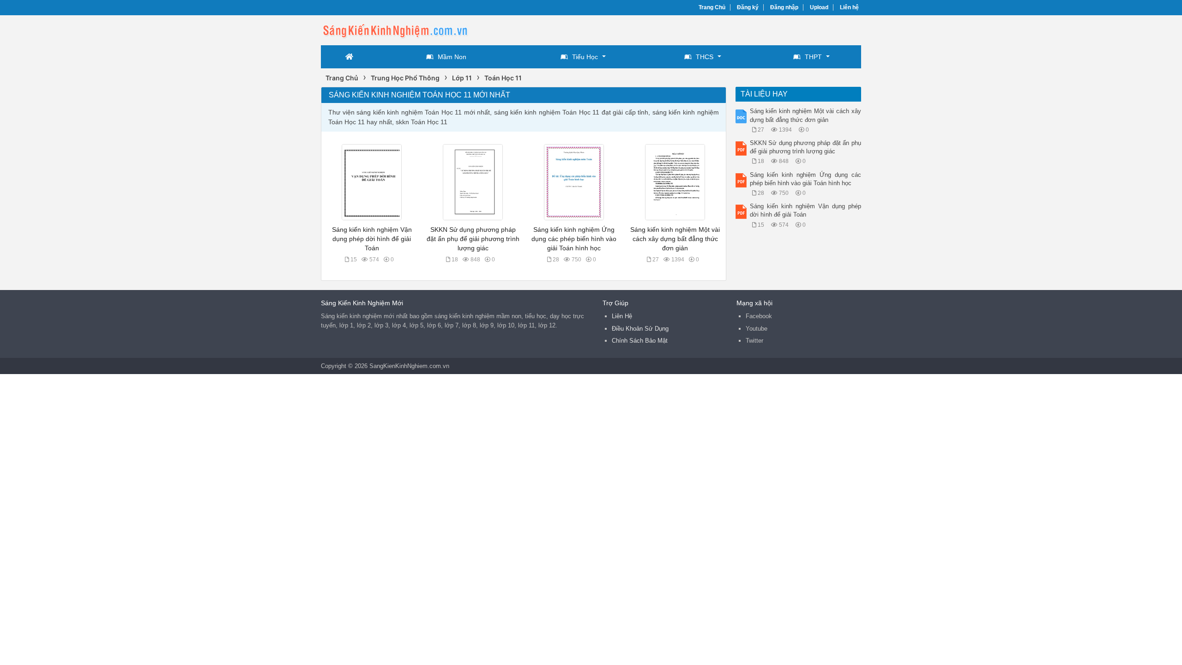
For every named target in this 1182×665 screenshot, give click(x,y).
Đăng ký (748, 7)
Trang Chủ (712, 7)
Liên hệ (849, 7)
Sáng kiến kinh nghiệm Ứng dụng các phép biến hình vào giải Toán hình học (573, 239)
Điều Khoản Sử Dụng (640, 328)
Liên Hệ (622, 316)
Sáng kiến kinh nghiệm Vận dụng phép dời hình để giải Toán (372, 239)
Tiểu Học (585, 56)
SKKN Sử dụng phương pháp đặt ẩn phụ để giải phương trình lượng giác (473, 239)
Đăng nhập (784, 7)
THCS (704, 56)
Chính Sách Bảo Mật (640, 340)
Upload (819, 7)
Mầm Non (452, 56)
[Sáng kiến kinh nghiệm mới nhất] (395, 29)
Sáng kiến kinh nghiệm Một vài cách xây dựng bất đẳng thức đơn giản (675, 239)
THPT (813, 56)
